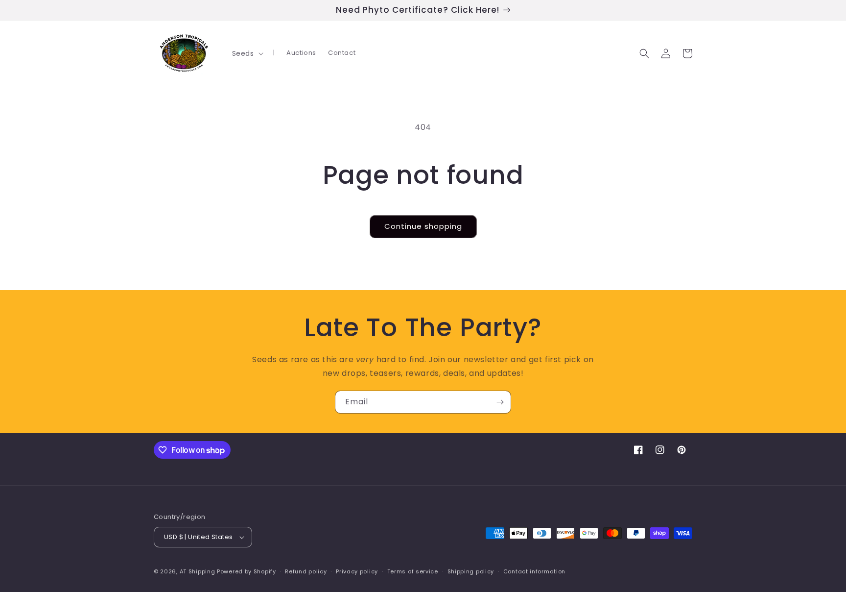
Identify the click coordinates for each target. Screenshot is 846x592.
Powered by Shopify (246, 571)
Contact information (534, 571)
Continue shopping (423, 226)
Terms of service (412, 571)
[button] (246, 53)
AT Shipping (197, 571)
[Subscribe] (500, 402)
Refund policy (306, 571)
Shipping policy (470, 571)
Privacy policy (357, 571)
